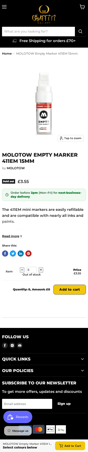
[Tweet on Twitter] (13, 253)
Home (7, 53)
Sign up (64, 404)
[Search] (80, 31)
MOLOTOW (16, 168)
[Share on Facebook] (5, 253)
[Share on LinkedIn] (21, 253)
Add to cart (69, 289)
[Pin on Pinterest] (28, 253)
